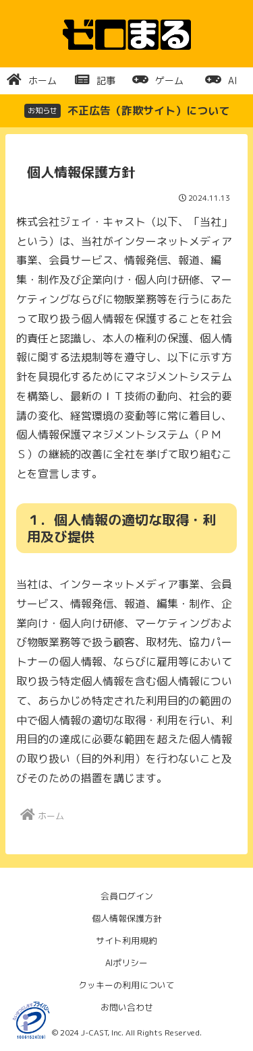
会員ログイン (127, 896)
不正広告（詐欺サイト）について (148, 110)
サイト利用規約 (126, 940)
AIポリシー (126, 963)
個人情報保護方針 (127, 918)
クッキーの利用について (126, 985)
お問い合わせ (127, 1007)
